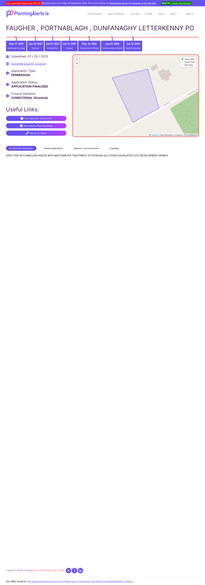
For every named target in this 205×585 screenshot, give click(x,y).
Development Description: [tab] (21, 148)
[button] (77, 59)
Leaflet (154, 135)
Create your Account (181, 3)
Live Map (134, 13)
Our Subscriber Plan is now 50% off (23, 3)
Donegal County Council (28, 63)
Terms (20, 570)
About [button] (161, 13)
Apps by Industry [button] (116, 13)
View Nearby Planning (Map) (38, 126)
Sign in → (174, 13)
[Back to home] (28, 13)
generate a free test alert (144, 3)
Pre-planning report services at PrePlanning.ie (52, 581)
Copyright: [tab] (114, 148)
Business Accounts (119, 3)
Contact (10, 570)
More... (130, 581)
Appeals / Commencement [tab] (86, 148)
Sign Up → (190, 13)
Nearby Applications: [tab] (53, 148)
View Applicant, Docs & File (38, 118)
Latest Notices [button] (95, 13)
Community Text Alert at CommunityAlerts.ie (101, 581)
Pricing (148, 13)
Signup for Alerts (38, 133)
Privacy (30, 570)
